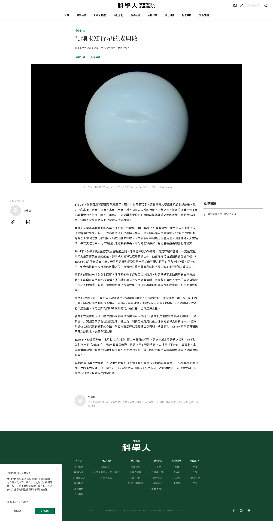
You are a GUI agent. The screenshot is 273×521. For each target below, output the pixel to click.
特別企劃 (118, 15)
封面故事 (135, 466)
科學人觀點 (106, 477)
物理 (195, 466)
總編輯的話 (106, 466)
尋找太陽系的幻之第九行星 (106, 363)
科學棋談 (80, 30)
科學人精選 (100, 15)
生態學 (176, 483)
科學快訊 (81, 15)
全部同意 (45, 510)
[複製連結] (13, 222)
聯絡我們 (79, 483)
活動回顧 (204, 15)
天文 (195, 483)
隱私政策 (79, 494)
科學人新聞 (136, 472)
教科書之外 (157, 472)
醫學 (176, 466)
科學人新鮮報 (135, 483)
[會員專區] (241, 5)
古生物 (176, 472)
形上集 (157, 466)
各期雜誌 (135, 15)
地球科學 (195, 477)
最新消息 (79, 472)
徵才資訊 (169, 15)
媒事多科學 (157, 488)
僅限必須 (17, 510)
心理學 (176, 477)
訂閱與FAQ (79, 477)
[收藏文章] (28, 222)
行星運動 (95, 57)
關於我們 (79, 466)
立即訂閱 (152, 15)
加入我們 (79, 488)
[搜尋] (266, 5)
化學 (195, 472)
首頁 (66, 15)
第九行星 (80, 57)
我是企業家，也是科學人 (106, 472)
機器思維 (157, 477)
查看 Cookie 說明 (18, 501)
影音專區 (187, 15)
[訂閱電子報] (235, 5)
